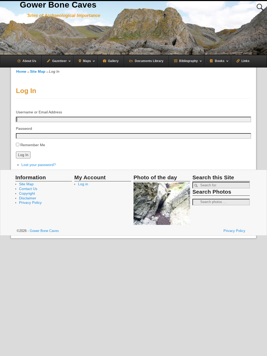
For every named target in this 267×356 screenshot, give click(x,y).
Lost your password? (38, 165)
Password (24, 128)
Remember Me (32, 145)
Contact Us (28, 189)
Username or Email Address (39, 112)
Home (21, 71)
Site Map (37, 71)
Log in (83, 184)
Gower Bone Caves (58, 4)
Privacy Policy (30, 202)
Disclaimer (27, 198)
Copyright (27, 193)
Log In (23, 155)
